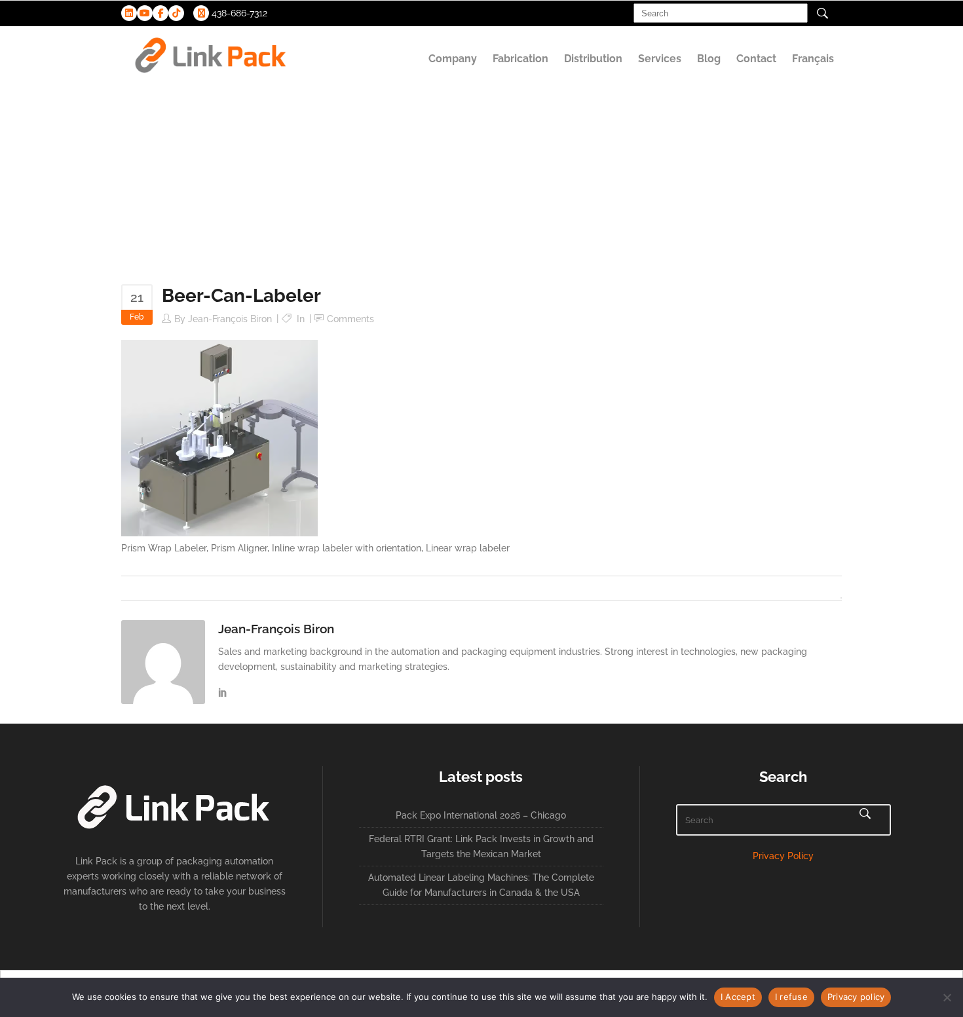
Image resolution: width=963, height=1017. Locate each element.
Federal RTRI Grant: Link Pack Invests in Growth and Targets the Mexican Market (481, 846)
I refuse (791, 996)
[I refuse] (946, 997)
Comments (350, 319)
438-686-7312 (238, 13)
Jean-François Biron (230, 319)
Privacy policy (856, 996)
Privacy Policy (783, 856)
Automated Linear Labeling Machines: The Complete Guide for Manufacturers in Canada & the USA (481, 885)
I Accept (738, 996)
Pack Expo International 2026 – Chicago (481, 815)
